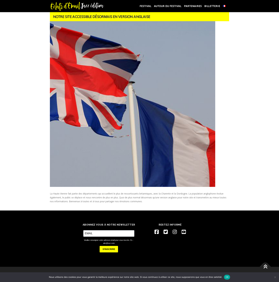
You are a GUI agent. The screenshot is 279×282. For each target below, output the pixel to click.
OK (227, 277)
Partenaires (193, 6)
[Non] (275, 277)
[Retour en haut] (265, 267)
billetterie (212, 6)
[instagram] (174, 231)
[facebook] (156, 231)
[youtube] (183, 231)
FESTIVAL (145, 6)
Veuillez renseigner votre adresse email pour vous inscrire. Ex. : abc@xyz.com (109, 241)
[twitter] (165, 231)
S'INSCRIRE (109, 249)
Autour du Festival (167, 6)
